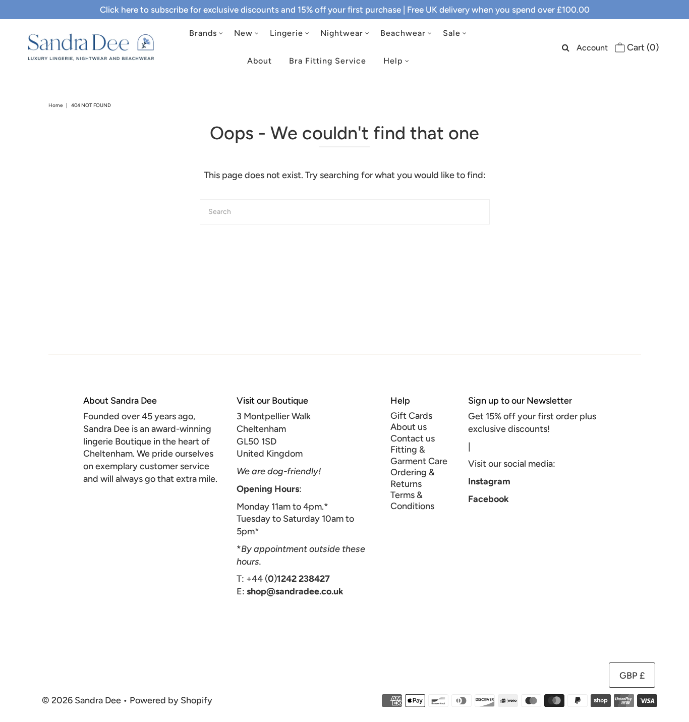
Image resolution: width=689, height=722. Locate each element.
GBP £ (632, 675)
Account (592, 47)
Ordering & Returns (412, 478)
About (259, 61)
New (243, 33)
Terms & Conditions (412, 500)
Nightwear (341, 33)
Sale (452, 33)
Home (55, 105)
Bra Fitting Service (327, 61)
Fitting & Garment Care (418, 455)
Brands (203, 33)
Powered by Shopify (171, 700)
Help (393, 61)
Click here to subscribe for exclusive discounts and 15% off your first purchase (250, 10)
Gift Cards (411, 415)
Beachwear (403, 33)
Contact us (412, 438)
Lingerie (286, 33)
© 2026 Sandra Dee (81, 700)
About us (408, 426)
